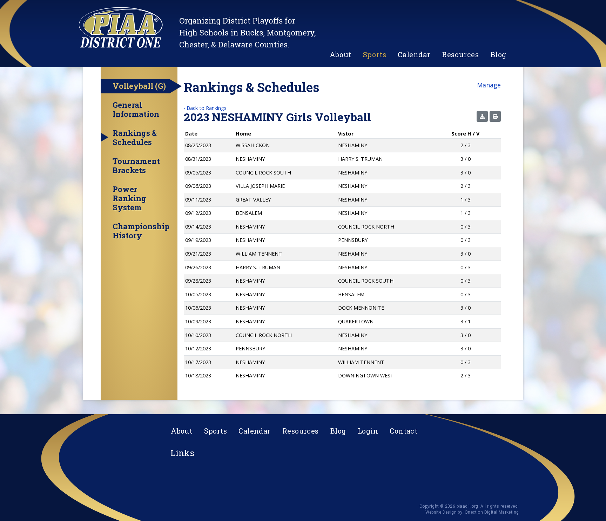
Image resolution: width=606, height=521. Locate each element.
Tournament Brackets (136, 166)
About (340, 54)
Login (368, 430)
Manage (489, 85)
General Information (136, 109)
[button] (482, 116)
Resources (460, 54)
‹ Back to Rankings (205, 108)
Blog (498, 54)
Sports (374, 54)
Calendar (414, 54)
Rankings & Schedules (135, 137)
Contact (403, 430)
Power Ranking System (129, 198)
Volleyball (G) (139, 86)
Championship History (141, 231)
